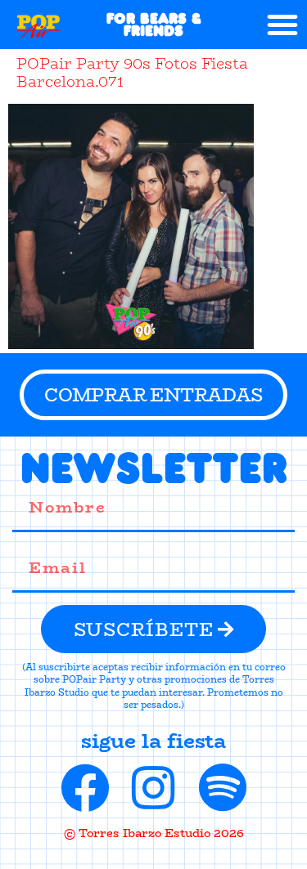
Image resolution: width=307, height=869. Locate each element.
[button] (282, 24)
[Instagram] (154, 788)
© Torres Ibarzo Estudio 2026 (154, 833)
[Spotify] (222, 788)
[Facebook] (85, 788)
